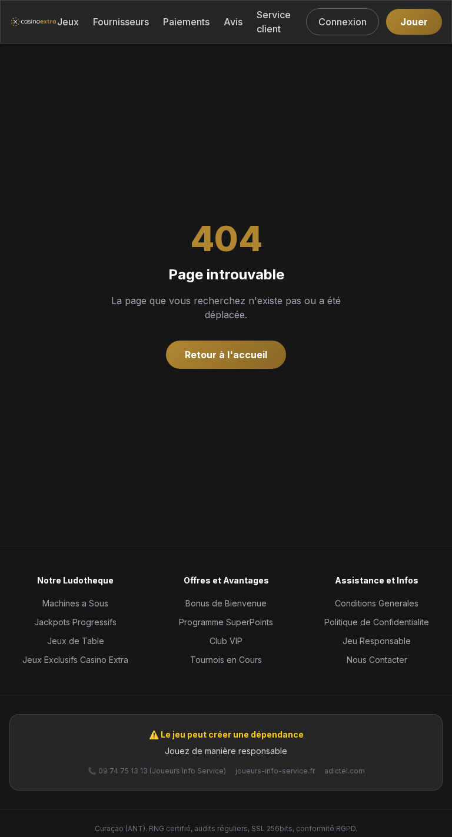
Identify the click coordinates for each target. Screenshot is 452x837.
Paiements (186, 22)
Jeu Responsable (377, 641)
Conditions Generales (376, 603)
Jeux (68, 22)
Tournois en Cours (226, 660)
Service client (274, 22)
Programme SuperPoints (226, 622)
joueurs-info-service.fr (275, 770)
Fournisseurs (121, 22)
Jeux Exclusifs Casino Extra (75, 660)
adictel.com (344, 770)
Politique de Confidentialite (376, 622)
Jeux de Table (75, 641)
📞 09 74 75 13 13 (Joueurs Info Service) (157, 770)
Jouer (414, 22)
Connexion (342, 22)
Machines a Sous (75, 603)
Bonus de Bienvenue (226, 603)
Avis (233, 22)
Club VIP (226, 641)
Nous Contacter (377, 660)
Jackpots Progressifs (75, 622)
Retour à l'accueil (226, 355)
